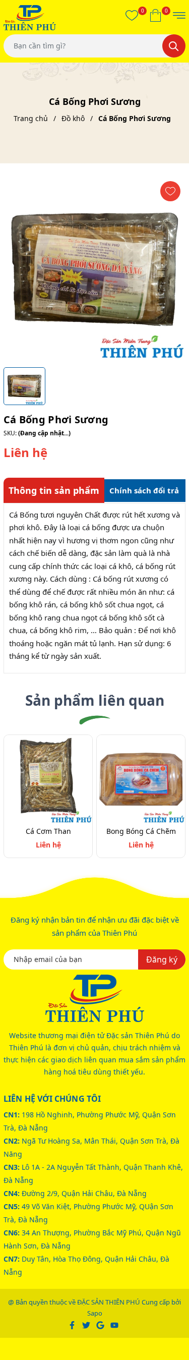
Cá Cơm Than (48, 831)
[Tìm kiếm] (173, 46)
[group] (94, 269)
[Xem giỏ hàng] (155, 15)
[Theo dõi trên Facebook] (73, 1324)
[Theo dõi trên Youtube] (114, 1324)
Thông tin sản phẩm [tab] (54, 490)
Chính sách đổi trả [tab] (144, 490)
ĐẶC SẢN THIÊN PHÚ (108, 1302)
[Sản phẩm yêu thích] (131, 15)
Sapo (94, 1313)
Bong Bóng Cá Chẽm (141, 831)
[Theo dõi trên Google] (101, 1324)
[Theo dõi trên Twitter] (87, 1324)
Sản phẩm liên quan (94, 700)
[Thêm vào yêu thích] (170, 191)
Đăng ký (161, 959)
